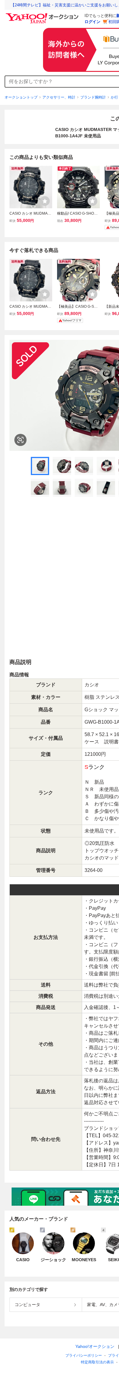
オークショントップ (21, 97)
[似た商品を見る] (20, 440)
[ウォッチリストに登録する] (45, 201)
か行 (114, 97)
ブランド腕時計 (93, 97)
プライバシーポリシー (83, 1355)
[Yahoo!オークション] (43, 15)
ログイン (92, 21)
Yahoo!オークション (94, 1346)
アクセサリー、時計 (58, 97)
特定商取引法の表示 (97, 1362)
